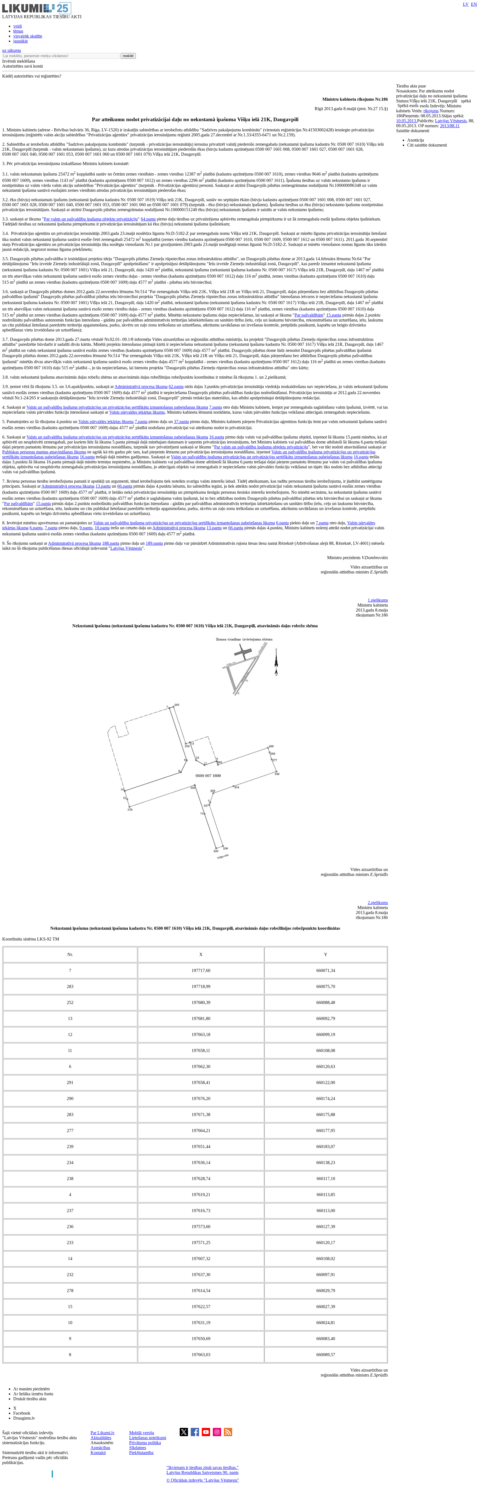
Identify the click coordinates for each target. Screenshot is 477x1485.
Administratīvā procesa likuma (141, 386)
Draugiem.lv (24, 1418)
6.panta (282, 522)
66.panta (124, 486)
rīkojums (431, 110)
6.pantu (36, 527)
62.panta (176, 386)
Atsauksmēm (102, 1442)
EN (474, 4)
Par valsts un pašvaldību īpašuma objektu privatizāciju (91, 219)
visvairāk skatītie (27, 36)
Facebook (21, 1413)
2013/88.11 (450, 125)
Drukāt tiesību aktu (29, 1398)
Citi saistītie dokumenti (427, 145)
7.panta (215, 407)
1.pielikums (378, 600)
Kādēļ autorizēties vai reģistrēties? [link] (31, 76)
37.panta (181, 421)
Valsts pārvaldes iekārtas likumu (137, 412)
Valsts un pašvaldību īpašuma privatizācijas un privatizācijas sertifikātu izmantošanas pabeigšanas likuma (117, 407)
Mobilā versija (141, 1432)
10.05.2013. (406, 120)
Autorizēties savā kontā (22, 66)
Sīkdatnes (137, 1447)
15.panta (333, 315)
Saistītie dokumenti (412, 130)
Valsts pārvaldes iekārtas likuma (106, 421)
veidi (17, 26)
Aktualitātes (101, 1437)
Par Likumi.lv (103, 1432)
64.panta (148, 219)
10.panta (102, 527)
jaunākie (20, 41)
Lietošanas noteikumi (147, 1437)
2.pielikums (378, 902)
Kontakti (98, 1452)
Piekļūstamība (141, 1452)
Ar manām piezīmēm (31, 1388)
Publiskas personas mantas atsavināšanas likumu (44, 452)
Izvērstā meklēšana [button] (18, 61)
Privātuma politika (145, 1442)
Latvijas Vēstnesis (126, 548)
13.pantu (103, 486)
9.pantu (86, 527)
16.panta (216, 437)
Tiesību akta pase (411, 86)
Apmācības (100, 1447)
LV (466, 4)
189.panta (154, 543)
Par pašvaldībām (309, 315)
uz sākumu (11, 50)
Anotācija (415, 140)
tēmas (18, 31)
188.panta (110, 543)
